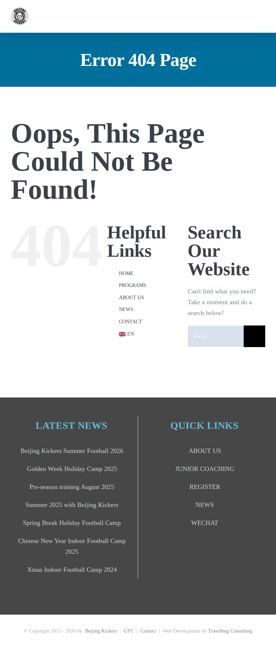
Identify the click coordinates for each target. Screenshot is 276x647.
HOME (126, 273)
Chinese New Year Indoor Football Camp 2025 (72, 546)
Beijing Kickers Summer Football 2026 (71, 450)
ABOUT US (131, 297)
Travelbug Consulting (230, 631)
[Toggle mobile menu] (262, 16)
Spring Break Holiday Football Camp (72, 522)
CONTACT (130, 321)
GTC (129, 631)
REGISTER (204, 486)
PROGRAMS (132, 285)
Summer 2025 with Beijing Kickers (72, 504)
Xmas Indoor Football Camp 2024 (72, 569)
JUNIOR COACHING (204, 468)
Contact (148, 631)
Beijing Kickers (101, 631)
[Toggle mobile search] (249, 16)
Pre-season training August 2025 (71, 486)
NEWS (126, 309)
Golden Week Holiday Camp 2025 (72, 468)
